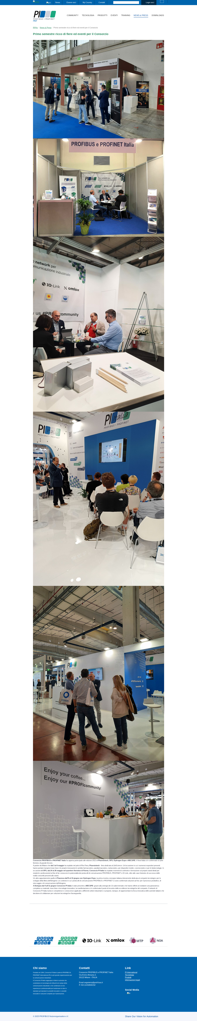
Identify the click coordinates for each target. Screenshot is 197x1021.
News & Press (141, 15)
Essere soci (71, 2)
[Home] (62, 10)
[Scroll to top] (194, 1017)
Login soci (150, 2)
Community (72, 15)
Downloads (158, 15)
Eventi (114, 15)
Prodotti (102, 15)
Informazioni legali (132, 980)
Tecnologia (88, 15)
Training (125, 15)
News (57, 2)
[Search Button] (111, 2)
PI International (131, 972)
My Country (87, 2)
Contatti (102, 2)
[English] (162, 1)
